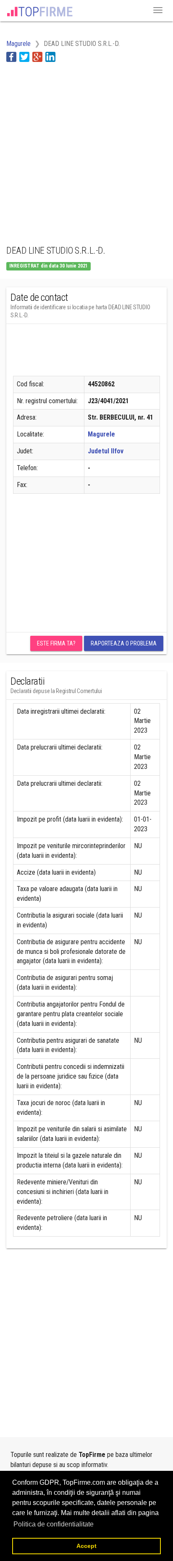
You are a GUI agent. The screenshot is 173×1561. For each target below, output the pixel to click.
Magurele (101, 434)
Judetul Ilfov (105, 451)
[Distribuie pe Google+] (37, 57)
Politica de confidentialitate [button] (53, 1524)
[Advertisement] (86, 149)
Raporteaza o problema (124, 643)
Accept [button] (86, 1545)
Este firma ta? (56, 643)
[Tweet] (24, 57)
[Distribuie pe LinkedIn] (50, 57)
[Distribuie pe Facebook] (11, 57)
